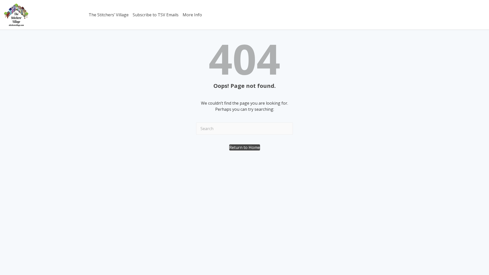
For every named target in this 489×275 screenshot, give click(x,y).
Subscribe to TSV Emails (156, 15)
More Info (192, 15)
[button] (244, 147)
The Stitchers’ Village (109, 15)
